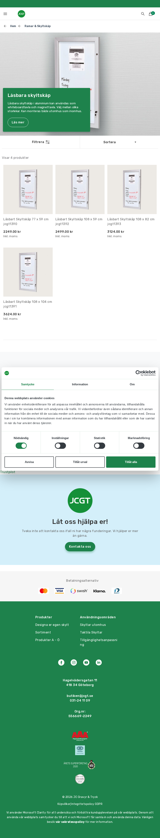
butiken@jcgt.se (80, 696)
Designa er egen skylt (52, 625)
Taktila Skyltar (91, 632)
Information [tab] (80, 384)
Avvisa (29, 462)
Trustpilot (7, 472)
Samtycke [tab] (28, 384)
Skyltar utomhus (93, 625)
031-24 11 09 (80, 700)
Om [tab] (132, 384)
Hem (13, 26)
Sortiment (43, 632)
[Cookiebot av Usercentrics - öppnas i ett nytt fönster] (138, 373)
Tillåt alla (131, 462)
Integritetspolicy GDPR (86, 804)
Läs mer (18, 122)
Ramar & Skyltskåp (38, 26)
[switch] (60, 446)
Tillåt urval (80, 462)
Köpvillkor (64, 804)
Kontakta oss (80, 546)
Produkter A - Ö (47, 640)
